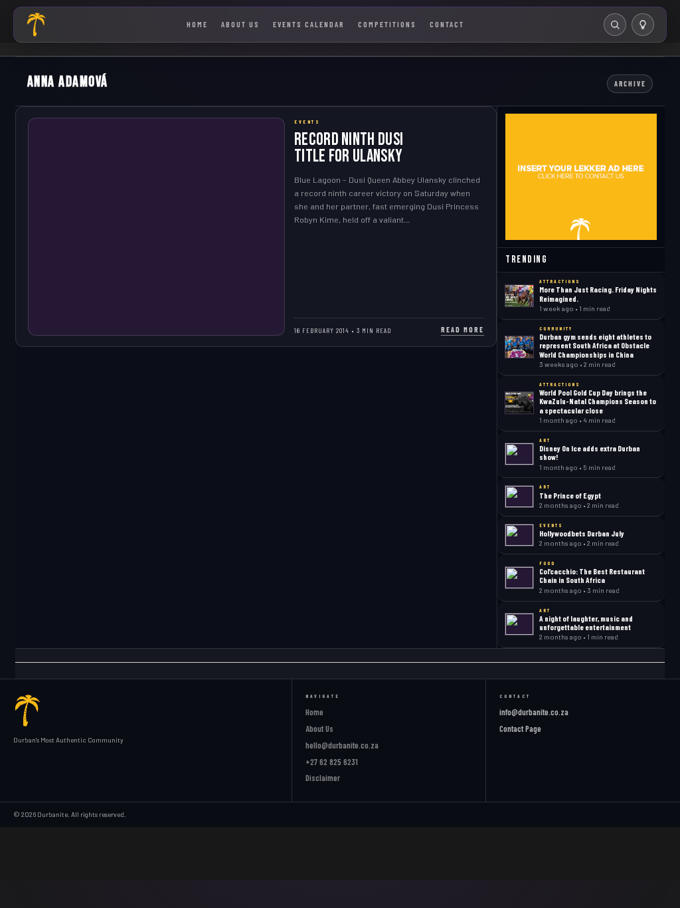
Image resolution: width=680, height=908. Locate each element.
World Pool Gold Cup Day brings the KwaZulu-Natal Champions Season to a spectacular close (597, 401)
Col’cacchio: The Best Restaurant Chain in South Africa (592, 575)
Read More (462, 329)
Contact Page (520, 728)
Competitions (387, 24)
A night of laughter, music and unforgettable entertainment (586, 622)
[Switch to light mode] (643, 24)
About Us (240, 24)
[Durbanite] (36, 24)
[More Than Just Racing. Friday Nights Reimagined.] (519, 295)
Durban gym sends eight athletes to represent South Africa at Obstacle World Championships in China (595, 345)
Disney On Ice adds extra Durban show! (589, 452)
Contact (447, 24)
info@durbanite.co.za (533, 712)
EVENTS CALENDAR (309, 24)
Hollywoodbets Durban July (581, 533)
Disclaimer (322, 777)
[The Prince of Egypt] (519, 496)
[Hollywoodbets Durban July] (519, 535)
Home (197, 24)
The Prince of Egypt (570, 495)
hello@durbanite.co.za (342, 745)
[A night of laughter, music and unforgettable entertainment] (519, 624)
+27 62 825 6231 (331, 761)
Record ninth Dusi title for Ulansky (348, 148)
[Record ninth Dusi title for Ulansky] (157, 227)
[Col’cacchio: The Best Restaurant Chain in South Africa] (519, 577)
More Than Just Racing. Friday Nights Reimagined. (598, 293)
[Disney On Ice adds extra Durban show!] (519, 454)
